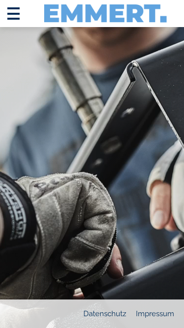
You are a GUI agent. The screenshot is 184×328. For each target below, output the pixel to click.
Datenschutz (104, 313)
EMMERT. (106, 11)
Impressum (155, 313)
